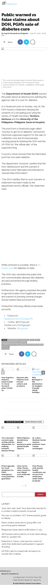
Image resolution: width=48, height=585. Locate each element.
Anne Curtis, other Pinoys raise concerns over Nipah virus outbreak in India (23, 471)
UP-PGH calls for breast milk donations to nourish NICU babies (21, 552)
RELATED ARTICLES (13, 422)
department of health (18, 340)
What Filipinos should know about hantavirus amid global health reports (24, 443)
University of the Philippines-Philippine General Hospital (22, 346)
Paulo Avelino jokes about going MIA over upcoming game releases (21, 524)
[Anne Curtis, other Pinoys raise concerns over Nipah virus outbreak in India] (24, 459)
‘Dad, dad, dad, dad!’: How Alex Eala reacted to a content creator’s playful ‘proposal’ (23, 509)
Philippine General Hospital (14, 342)
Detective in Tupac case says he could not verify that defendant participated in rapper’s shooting (22, 544)
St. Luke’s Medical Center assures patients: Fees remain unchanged (39, 443)
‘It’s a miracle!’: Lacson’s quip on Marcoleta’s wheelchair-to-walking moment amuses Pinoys (8, 444)
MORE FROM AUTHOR (33, 422)
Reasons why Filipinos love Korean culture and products (23, 382)
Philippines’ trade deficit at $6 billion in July (21, 530)
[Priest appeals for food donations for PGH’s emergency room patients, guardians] (8, 459)
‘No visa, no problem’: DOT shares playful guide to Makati (23, 516)
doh (32, 340)
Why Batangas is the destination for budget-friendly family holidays (37, 385)
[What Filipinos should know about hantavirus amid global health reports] (24, 431)
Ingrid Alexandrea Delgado (16, 33)
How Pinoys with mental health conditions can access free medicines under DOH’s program (39, 473)
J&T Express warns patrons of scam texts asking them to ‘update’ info (24, 535)
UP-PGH (5, 349)
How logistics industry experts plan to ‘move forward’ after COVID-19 (7, 384)
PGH (37, 340)
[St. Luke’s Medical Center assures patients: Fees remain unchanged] (39, 431)
